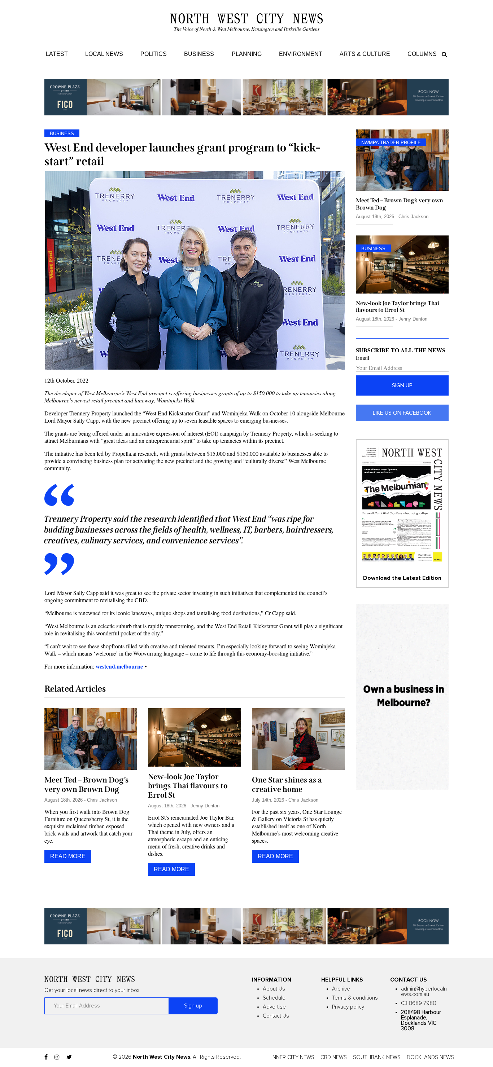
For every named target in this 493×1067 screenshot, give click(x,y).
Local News (104, 54)
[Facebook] (46, 1057)
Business (199, 54)
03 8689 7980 (418, 1003)
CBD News (333, 1057)
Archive (341, 989)
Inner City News (292, 1057)
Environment (300, 54)
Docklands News (430, 1057)
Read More (68, 856)
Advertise (274, 1007)
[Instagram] (57, 1057)
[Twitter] (69, 1057)
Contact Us (276, 1016)
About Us (274, 989)
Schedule (274, 998)
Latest (57, 54)
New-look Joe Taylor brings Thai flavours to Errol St (188, 786)
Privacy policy (348, 1007)
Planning (247, 54)
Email (362, 357)
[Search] (442, 54)
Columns (422, 54)
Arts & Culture (365, 54)
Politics (153, 54)
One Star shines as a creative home (287, 784)
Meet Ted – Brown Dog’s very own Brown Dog (86, 784)
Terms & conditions (355, 998)
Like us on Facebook (402, 412)
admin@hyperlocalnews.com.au (424, 991)
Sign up (402, 385)
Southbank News (377, 1057)
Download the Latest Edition (402, 578)
